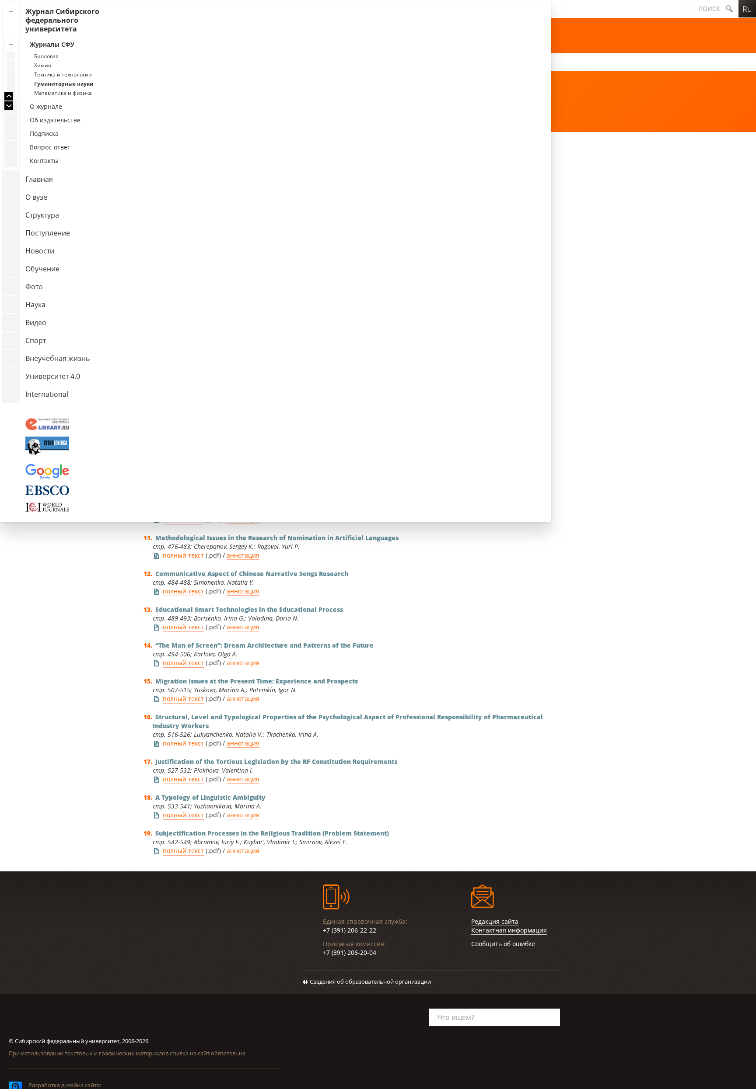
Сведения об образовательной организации (370, 981)
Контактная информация (509, 930)
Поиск (709, 8)
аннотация (243, 555)
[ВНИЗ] (8, 105)
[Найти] (729, 8)
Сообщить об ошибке (503, 944)
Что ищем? (456, 1017)
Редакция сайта (494, 921)
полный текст (183, 555)
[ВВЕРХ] (8, 96)
